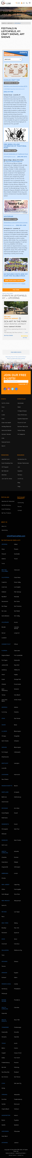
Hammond (17, 774)
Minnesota (5, 824)
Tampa (3, 695)
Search (3, 446)
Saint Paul (16, 829)
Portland (4, 977)
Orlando (4, 684)
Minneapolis (5, 829)
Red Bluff (4, 596)
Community (21, 502)
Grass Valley (17, 582)
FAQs (19, 486)
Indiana (4, 747)
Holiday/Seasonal (6, 426)
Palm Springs (17, 592)
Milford (16, 644)
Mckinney (16, 1067)
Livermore (4, 587)
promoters (5, 455)
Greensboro (5, 862)
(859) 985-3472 (22, 156)
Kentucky (5, 763)
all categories (21, 434)
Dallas (3, 1057)
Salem (15, 977)
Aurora (16, 622)
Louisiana (5, 774)
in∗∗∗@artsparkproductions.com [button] (14, 89)
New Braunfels (5, 1072)
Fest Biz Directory (6, 505)
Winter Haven (17, 699)
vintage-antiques (22, 411)
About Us (4, 522)
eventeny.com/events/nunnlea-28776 (15, 86)
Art (2, 411)
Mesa (3, 549)
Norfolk (3, 1104)
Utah (3, 1083)
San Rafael (17, 611)
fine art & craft (22, 422)
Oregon (4, 972)
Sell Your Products (6, 513)
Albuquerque (17, 900)
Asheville (16, 851)
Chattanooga (17, 1027)
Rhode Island (4, 1000)
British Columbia (5, 570)
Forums (19, 506)
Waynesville (5, 867)
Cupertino (4, 582)
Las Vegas (17, 912)
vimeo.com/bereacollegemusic (13, 161)
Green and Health (6, 422)
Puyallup (16, 1120)
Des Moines (17, 718)
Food (3, 418)
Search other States (7, 293)
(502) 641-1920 (8, 92)
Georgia (4, 707)
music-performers (22, 414)
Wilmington (17, 867)
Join (19, 467)
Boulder (4, 627)
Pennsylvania (6, 984)
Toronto (4, 966)
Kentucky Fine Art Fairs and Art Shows (16, 356)
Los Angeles (17, 587)
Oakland (4, 592)
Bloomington (17, 731)
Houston (16, 1062)
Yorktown (16, 1109)
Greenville (4, 1013)
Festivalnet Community (21, 498)
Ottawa (16, 961)
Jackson (16, 1142)
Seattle (3, 1125)
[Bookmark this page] (16, 389)
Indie (3, 438)
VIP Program (5, 467)
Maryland (5, 792)
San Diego (4, 606)
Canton (16, 1048)
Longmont (17, 633)
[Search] (26, 3)
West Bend (4, 1136)
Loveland (4, 637)
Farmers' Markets (6, 434)
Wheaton (16, 741)
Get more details (8, 335)
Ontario (4, 961)
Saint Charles (5, 741)
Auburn (16, 1115)
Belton (3, 1048)
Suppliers (20, 471)
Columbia (16, 1007)
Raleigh (16, 862)
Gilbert (16, 544)
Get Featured (5, 471)
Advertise (4, 474)
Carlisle (16, 984)
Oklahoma (5, 950)
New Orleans (5, 779)
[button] (19, 318)
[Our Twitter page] (12, 389)
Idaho (4, 725)
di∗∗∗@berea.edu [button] (10, 156)
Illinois (4, 731)
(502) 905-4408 (21, 225)
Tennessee (5, 1027)
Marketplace (21, 399)
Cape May (16, 884)
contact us (20, 1155)
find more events (16, 352)
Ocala (3, 679)
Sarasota (16, 689)
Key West (16, 665)
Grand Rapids (5, 813)
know (23, 283)
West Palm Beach (4, 700)
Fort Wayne (5, 752)
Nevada (4, 912)
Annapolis (16, 792)
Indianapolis (17, 752)
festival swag (21, 430)
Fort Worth (17, 1057)
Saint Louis (4, 845)
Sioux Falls (17, 1019)
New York (5, 923)
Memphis (4, 1037)
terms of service (10, 1153)
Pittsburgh (4, 993)
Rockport (16, 1072)
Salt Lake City (17, 1083)
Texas (4, 1043)
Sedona (4, 558)
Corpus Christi (17, 1053)
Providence (17, 1000)
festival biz (5, 497)
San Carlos (17, 601)
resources (20, 455)
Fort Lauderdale (18, 655)
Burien (3, 1120)
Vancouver (17, 570)
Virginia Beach (5, 1109)
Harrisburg (4, 988)
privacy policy (12, 1155)
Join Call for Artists (7, 478)
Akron (15, 939)
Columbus (16, 944)
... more (26, 332)
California (5, 577)
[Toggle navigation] (30, 2)
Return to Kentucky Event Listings (16, 358)
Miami (3, 674)
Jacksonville (5, 665)
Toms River (17, 894)
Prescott (4, 554)
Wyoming (5, 1142)
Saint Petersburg (4, 689)
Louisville (4, 768)
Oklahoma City (18, 950)
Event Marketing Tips (7, 463)
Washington (6, 1115)
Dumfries (4, 1099)
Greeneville (4, 1032)
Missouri (5, 840)
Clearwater (17, 650)
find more (16, 290)
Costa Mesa (17, 577)
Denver (3, 633)
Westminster (5, 801)
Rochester (4, 932)
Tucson (16, 558)
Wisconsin (5, 1131)
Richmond (16, 1104)
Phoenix (16, 549)
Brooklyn (4, 928)
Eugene (16, 972)
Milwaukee (17, 1131)
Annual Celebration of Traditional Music (16, 154)
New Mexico (6, 900)
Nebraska (5, 873)
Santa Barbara (5, 616)
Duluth (16, 824)
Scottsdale (17, 554)
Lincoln (16, 873)
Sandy (3, 1088)
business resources (23, 426)
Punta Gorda (17, 684)
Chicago (4, 736)
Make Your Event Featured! (14, 280)
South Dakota (4, 1020)
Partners (20, 474)
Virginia (4, 1094)
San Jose (4, 611)
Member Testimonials (23, 463)
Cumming (4, 712)
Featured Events (6, 442)
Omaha (4, 878)
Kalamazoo (5, 817)
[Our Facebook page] (5, 389)
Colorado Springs (16, 627)
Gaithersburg (17, 797)
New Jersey (5, 884)
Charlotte (4, 857)
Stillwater (4, 834)
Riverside (16, 596)
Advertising (4, 530)
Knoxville (16, 1032)
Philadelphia (17, 988)
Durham (16, 857)
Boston (16, 785)
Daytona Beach (6, 655)
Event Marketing (6, 509)
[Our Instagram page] (8, 389)
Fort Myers (4, 660)
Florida (4, 650)
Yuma (3, 563)
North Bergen (5, 894)
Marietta (16, 712)
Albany (16, 923)
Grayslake (16, 736)
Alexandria (17, 1094)
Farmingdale (17, 889)
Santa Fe (4, 905)
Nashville (16, 1037)
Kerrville (4, 1067)
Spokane (16, 1125)
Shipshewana (5, 757)
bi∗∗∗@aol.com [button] (9, 225)
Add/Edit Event (6, 459)
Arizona (4, 544)
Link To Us (20, 478)
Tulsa (3, 955)
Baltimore (4, 797)
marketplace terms (20, 1153)
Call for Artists (5, 403)
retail (19, 407)
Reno (3, 916)
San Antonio (5, 1077)
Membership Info (22, 459)
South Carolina (5, 1008)
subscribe (22, 384)
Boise (15, 725)
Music (3, 407)
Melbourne (17, 669)
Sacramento (5, 601)
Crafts (3, 414)
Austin (15, 1043)
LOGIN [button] (18, 3)
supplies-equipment (23, 418)
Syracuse (16, 932)
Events (3, 399)
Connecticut (6, 644)
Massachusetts (6, 785)
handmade (20, 403)
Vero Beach (17, 695)
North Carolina (5, 852)
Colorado (5, 622)
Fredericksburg (6, 1062)
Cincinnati (4, 944)
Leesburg (4, 669)
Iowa (3, 718)
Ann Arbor (16, 808)
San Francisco (17, 606)
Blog (19, 482)
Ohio (3, 939)
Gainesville (17, 660)
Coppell (3, 1053)
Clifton (3, 889)
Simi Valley (17, 616)
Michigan (5, 808)
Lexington (16, 763)
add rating (25, 337)
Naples (16, 674)
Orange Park (17, 679)
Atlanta (16, 707)
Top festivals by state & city (10, 540)
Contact (20, 510)
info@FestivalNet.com (16, 536)
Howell (16, 813)
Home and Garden (6, 430)
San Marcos (17, 1077)
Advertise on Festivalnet (8, 501)
